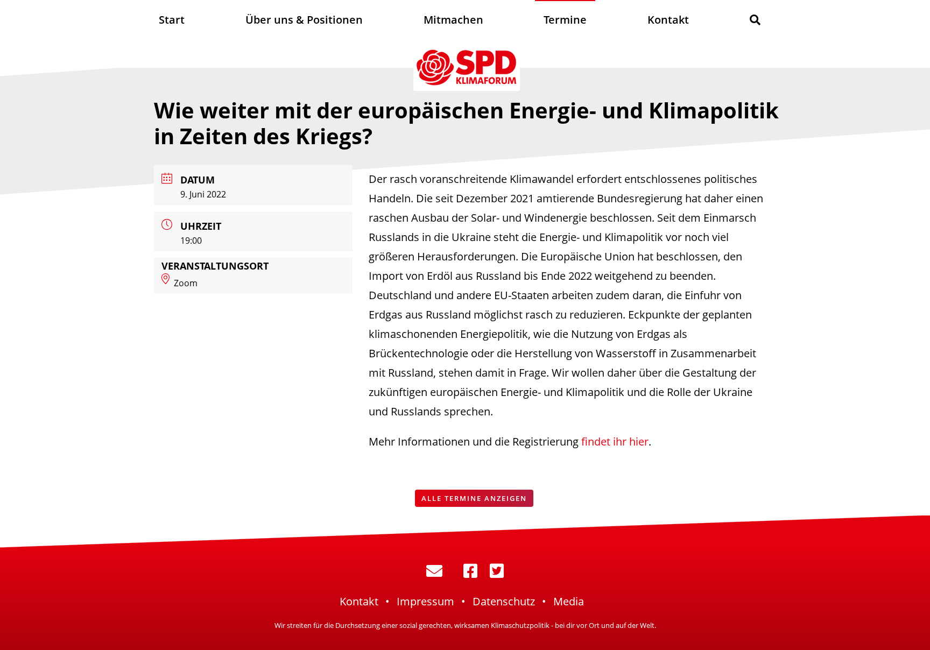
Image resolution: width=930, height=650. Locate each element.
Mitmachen (453, 19)
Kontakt (668, 19)
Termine (565, 19)
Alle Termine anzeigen (474, 498)
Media (568, 601)
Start (172, 19)
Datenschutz (504, 601)
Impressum (425, 601)
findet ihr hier (615, 441)
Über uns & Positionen (304, 19)
